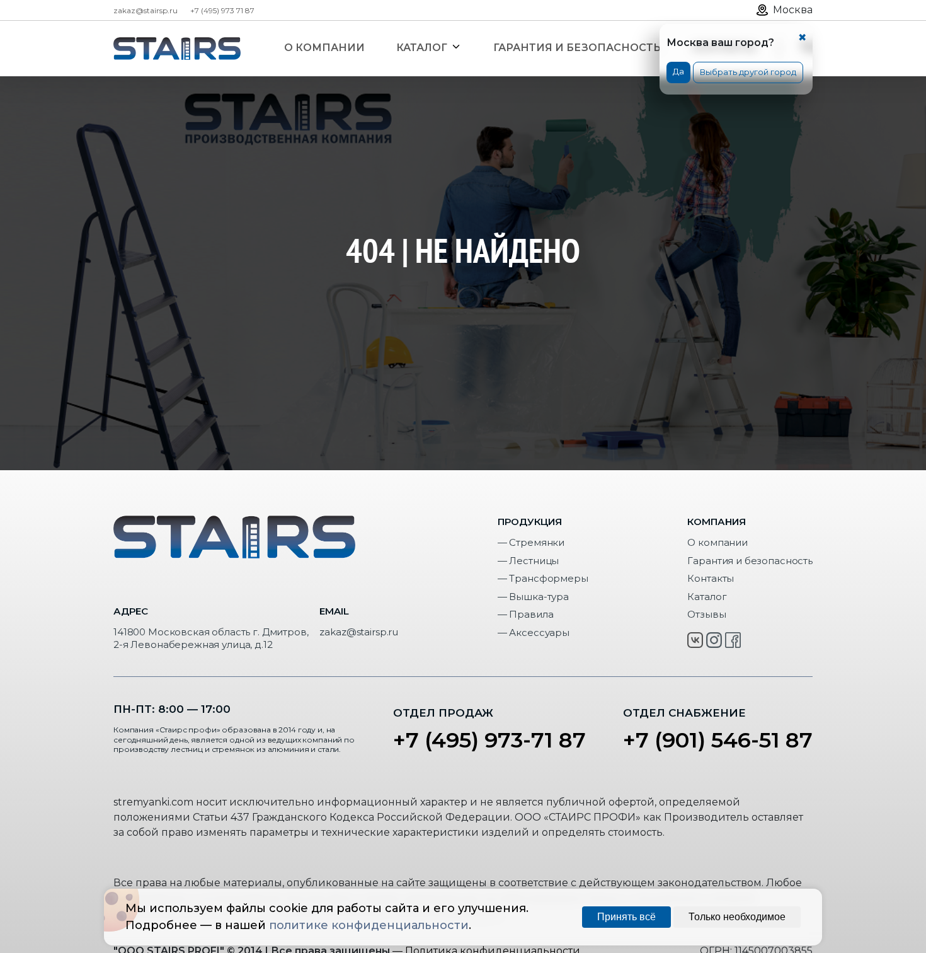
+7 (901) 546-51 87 (718, 740)
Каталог (706, 597)
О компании (717, 542)
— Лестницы (528, 561)
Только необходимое (737, 916)
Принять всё (626, 916)
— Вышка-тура (533, 597)
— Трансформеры (543, 578)
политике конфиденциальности (369, 925)
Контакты (710, 578)
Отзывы (706, 614)
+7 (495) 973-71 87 (489, 740)
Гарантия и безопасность (750, 561)
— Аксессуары (533, 632)
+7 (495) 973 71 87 (222, 10)
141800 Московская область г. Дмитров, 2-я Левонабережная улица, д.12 (210, 638)
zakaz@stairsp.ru (145, 10)
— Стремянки (531, 542)
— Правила (526, 614)
